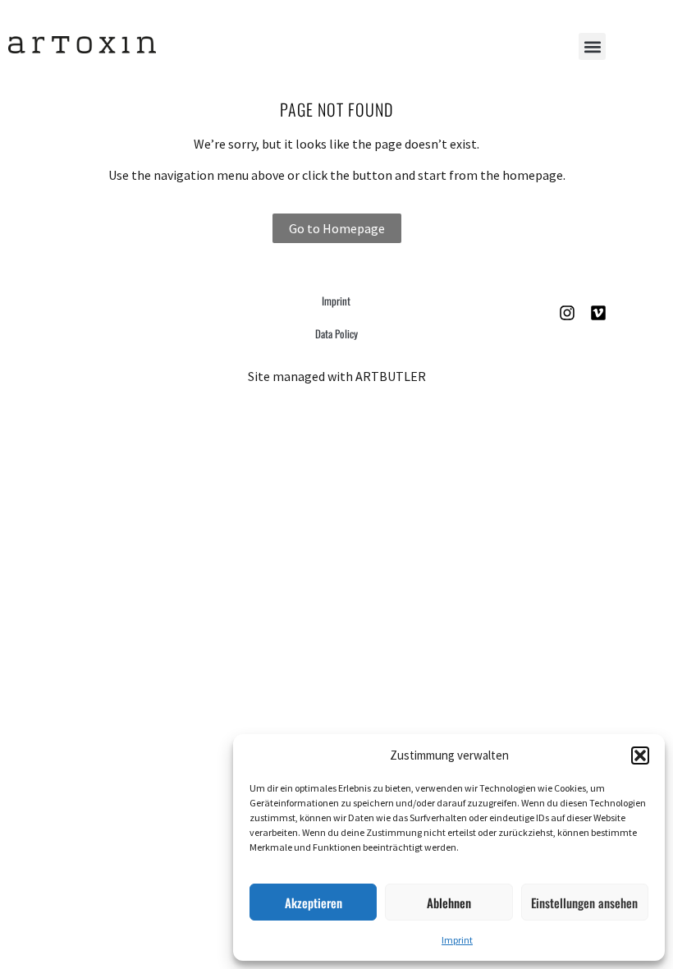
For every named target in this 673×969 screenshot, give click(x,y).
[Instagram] (567, 312)
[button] (640, 755)
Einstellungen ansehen (584, 902)
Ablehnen (449, 902)
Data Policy (336, 333)
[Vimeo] (598, 312)
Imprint (457, 940)
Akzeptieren (313, 902)
